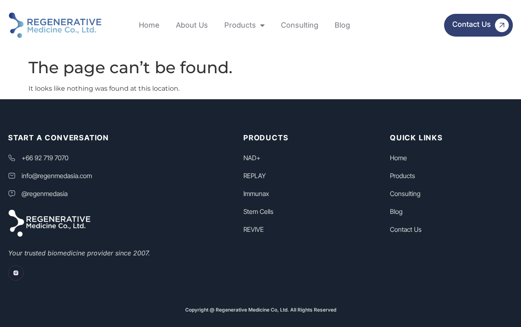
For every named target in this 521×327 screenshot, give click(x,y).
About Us (192, 25)
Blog (342, 25)
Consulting (299, 25)
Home (149, 25)
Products (240, 25)
